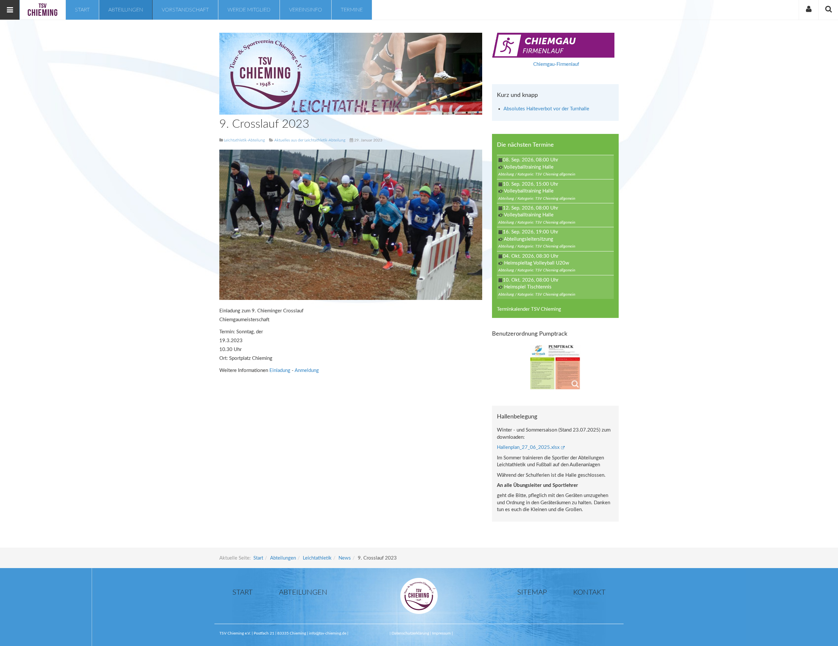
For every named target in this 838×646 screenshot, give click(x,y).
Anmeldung (307, 370)
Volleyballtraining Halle (529, 167)
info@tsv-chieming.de (327, 633)
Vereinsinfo (305, 9)
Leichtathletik (317, 558)
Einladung (280, 370)
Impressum (441, 633)
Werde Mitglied (249, 9)
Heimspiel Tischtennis (528, 287)
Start (82, 9)
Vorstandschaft (185, 9)
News (344, 558)
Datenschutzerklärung (411, 633)
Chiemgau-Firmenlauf (556, 64)
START (242, 592)
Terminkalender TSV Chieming (529, 309)
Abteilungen (125, 9)
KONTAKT (589, 592)
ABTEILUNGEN (303, 592)
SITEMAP (532, 592)
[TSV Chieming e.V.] (42, 9)
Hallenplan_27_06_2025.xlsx (528, 447)
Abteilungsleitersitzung (528, 239)
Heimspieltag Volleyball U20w (536, 263)
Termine (352, 9)
